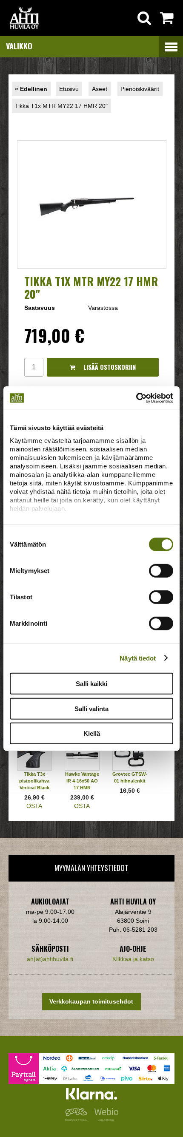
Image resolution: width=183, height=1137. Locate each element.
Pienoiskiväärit (139, 88)
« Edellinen (31, 88)
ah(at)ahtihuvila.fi (50, 959)
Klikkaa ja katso (133, 959)
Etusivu (69, 88)
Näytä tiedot (138, 657)
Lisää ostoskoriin (109, 367)
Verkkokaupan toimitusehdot (91, 1001)
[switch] (161, 571)
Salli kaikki (91, 683)
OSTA (34, 805)
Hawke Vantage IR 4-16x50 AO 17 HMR (82, 780)
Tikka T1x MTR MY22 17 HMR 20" (61, 105)
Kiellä (91, 733)
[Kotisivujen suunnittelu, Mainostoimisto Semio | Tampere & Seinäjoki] (78, 1118)
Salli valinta (91, 708)
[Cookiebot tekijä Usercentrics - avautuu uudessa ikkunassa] (136, 397)
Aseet (99, 88)
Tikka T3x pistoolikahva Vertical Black (34, 780)
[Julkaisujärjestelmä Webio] (104, 1118)
